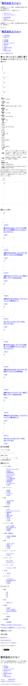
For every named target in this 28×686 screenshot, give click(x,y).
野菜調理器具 (10, 472)
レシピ (5, 46)
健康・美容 (10, 515)
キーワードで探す (5, 450)
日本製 (8, 608)
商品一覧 (6, 44)
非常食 (8, 546)
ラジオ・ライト (11, 543)
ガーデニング (10, 562)
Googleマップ (4, 681)
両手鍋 (8, 490)
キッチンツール (11, 473)
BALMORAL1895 (11, 580)
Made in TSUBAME (12, 611)
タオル (8, 509)
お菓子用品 (10, 480)
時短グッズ (10, 602)
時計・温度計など (11, 527)
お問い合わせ (7, 50)
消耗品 (8, 517)
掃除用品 (9, 512)
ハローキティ (10, 578)
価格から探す (4, 455)
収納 (8, 514)
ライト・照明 (10, 526)
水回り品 (9, 477)
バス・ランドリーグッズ (13, 511)
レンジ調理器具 (11, 478)
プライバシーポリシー (10, 14)
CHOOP (9, 581)
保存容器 (9, 481)
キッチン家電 (10, 500)
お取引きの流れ (8, 47)
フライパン (10, 493)
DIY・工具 (9, 560)
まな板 (8, 470)
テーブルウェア (11, 483)
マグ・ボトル (10, 553)
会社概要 (6, 41)
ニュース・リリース (9, 43)
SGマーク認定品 (11, 609)
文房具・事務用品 (11, 536)
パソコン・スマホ (11, 567)
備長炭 (8, 616)
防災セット (10, 544)
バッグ (8, 518)
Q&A (5, 49)
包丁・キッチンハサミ (13, 469)
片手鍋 (8, 492)
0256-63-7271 (11, 681)
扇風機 (8, 502)
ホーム (2, 53)
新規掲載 (9, 622)
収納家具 (9, 529)
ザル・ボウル (10, 475)
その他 (8, 484)
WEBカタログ (7, 670)
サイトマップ (7, 13)
